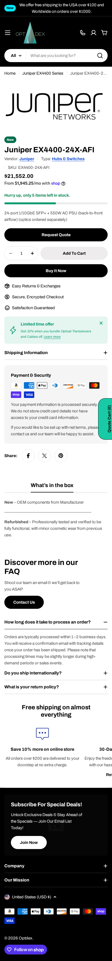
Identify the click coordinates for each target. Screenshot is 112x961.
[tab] (52, 487)
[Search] (100, 55)
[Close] (101, 323)
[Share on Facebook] (28, 455)
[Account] (93, 32)
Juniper (26, 159)
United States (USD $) (31, 897)
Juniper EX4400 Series (42, 73)
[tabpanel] (56, 518)
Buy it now (56, 271)
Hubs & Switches (68, 159)
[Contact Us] (82, 32)
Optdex (25, 938)
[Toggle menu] (7, 32)
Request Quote (56, 235)
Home (9, 73)
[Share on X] (44, 455)
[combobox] (56, 55)
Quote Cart (109, 419)
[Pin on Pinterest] (60, 455)
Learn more (52, 337)
